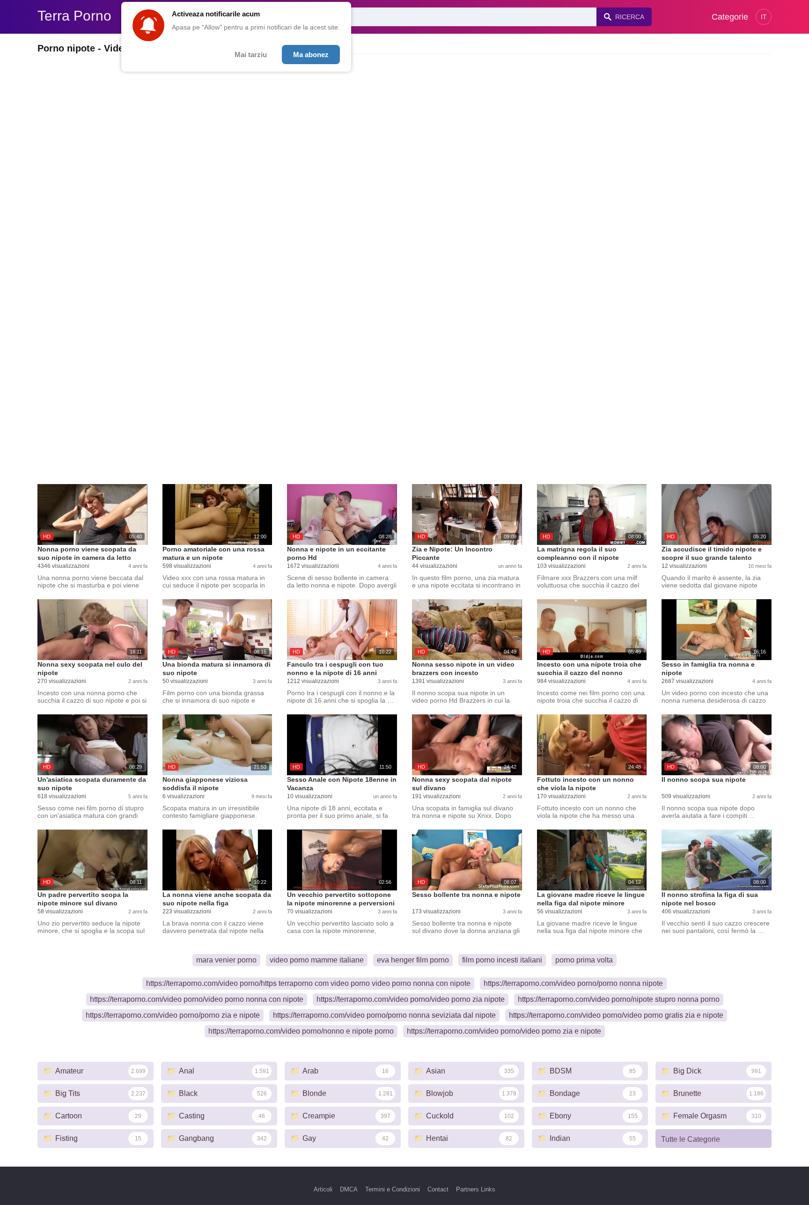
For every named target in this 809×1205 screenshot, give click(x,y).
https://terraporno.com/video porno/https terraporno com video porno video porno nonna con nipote (308, 983)
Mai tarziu (251, 55)
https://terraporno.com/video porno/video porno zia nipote (410, 999)
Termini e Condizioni (392, 1189)
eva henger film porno (413, 960)
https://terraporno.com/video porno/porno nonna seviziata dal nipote (384, 1015)
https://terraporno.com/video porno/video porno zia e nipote (504, 1031)
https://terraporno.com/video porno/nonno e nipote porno (301, 1031)
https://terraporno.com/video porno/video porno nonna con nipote (196, 999)
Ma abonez (311, 55)
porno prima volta (584, 960)
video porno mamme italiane (317, 960)
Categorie (730, 17)
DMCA (349, 1189)
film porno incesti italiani (502, 960)
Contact (438, 1189)
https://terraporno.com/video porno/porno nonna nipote (573, 983)
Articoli (323, 1189)
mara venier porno (226, 960)
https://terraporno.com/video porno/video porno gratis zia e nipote (616, 1015)
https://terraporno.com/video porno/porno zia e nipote (173, 1015)
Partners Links (475, 1189)
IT (764, 17)
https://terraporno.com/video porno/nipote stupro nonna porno (619, 999)
